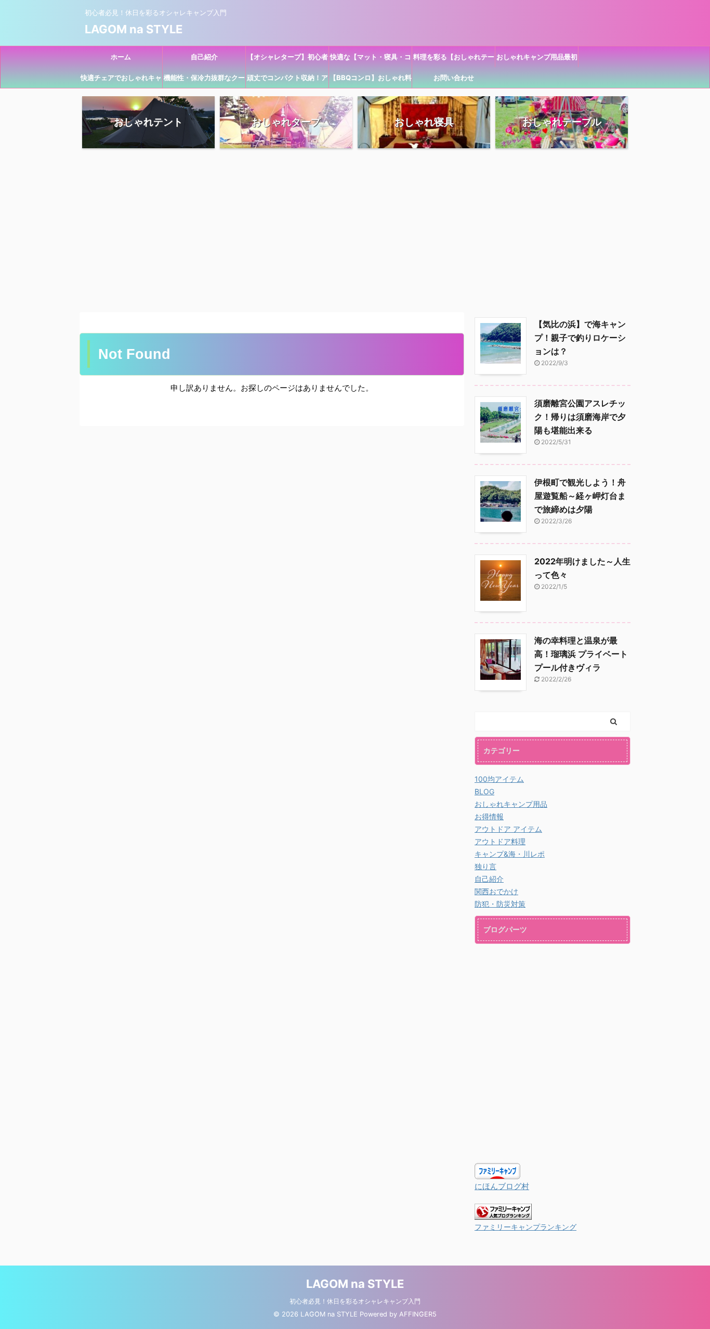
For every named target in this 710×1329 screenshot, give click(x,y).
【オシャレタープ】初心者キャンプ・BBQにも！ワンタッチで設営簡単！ (287, 60)
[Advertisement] (355, 229)
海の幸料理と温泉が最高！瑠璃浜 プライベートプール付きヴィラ (581, 654)
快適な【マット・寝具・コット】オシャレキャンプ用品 (370, 60)
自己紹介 (204, 57)
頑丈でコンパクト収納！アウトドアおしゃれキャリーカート (287, 80)
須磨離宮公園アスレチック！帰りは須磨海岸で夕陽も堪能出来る (580, 416)
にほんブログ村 (502, 1186)
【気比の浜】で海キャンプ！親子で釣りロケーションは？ (580, 337)
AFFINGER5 (418, 1314)
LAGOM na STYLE (133, 29)
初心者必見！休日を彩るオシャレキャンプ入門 (355, 1301)
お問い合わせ (453, 77)
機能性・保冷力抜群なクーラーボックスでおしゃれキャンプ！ (204, 80)
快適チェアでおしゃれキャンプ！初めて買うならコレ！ (121, 80)
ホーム (121, 57)
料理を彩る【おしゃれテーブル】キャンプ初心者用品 (453, 60)
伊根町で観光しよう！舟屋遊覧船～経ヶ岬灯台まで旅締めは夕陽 (580, 495)
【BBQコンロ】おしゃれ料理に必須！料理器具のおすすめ (371, 80)
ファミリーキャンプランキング (525, 1227)
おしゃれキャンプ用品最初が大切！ (536, 60)
